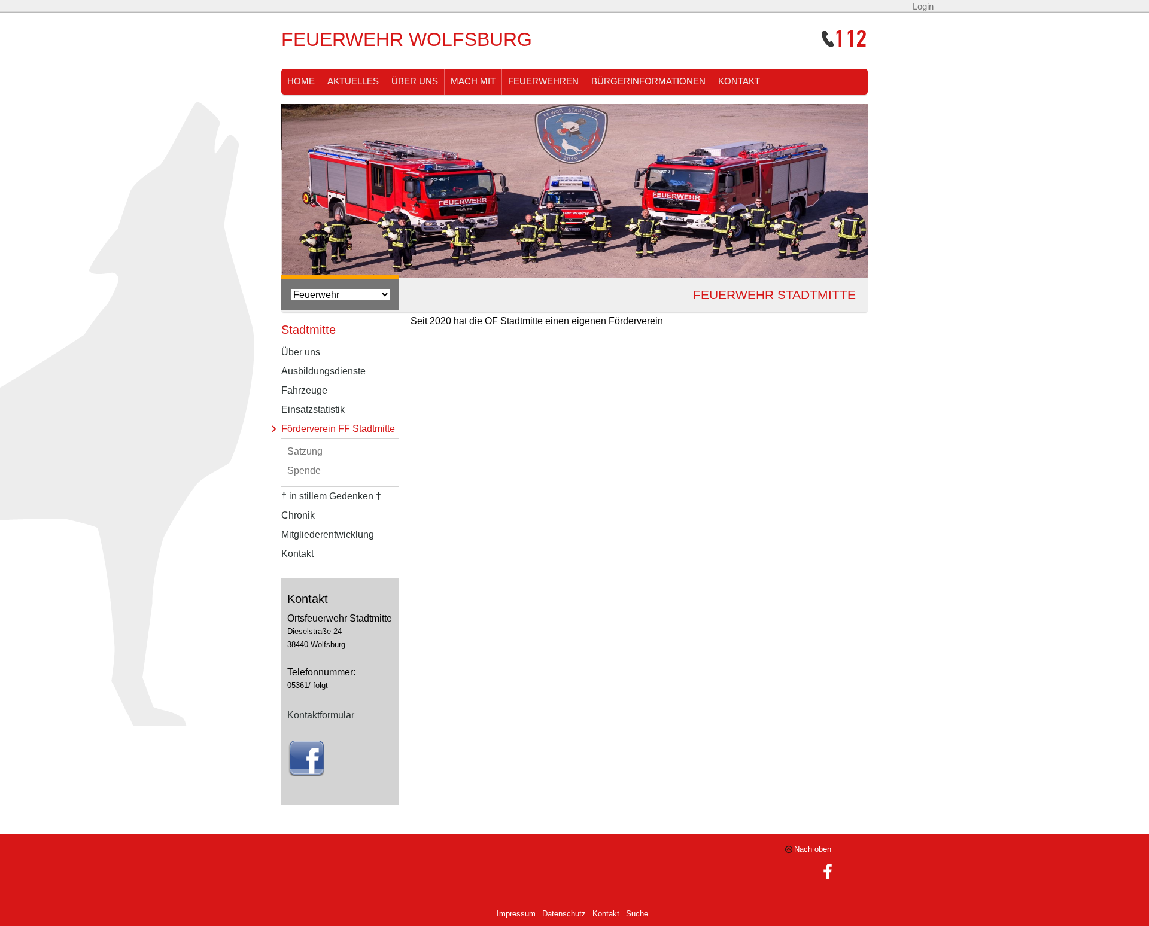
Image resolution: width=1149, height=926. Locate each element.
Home (301, 81)
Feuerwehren (543, 81)
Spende (304, 470)
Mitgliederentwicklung (327, 534)
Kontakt (739, 81)
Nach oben (812, 849)
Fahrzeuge (304, 390)
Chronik (298, 515)
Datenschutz (564, 913)
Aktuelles (353, 81)
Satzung (305, 451)
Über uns (414, 81)
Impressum (516, 913)
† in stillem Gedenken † (331, 496)
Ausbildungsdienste (323, 371)
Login (923, 6)
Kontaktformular (320, 715)
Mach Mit (473, 81)
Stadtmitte (308, 329)
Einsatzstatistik (313, 409)
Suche (637, 913)
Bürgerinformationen (648, 81)
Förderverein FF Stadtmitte (338, 429)
